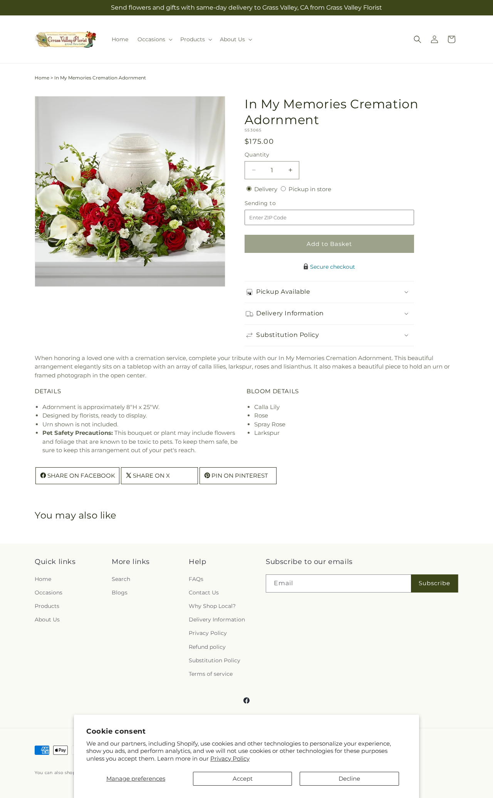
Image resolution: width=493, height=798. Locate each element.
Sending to (272, 203)
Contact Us (204, 592)
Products (47, 606)
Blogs (119, 592)
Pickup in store (309, 189)
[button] (154, 39)
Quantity (257, 154)
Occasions (48, 592)
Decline (349, 778)
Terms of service (211, 673)
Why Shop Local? (212, 606)
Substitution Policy (214, 660)
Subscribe (434, 583)
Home (42, 78)
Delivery (266, 189)
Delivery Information (217, 619)
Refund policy (207, 646)
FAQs (196, 579)
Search (121, 579)
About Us (47, 619)
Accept (243, 778)
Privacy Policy (230, 758)
